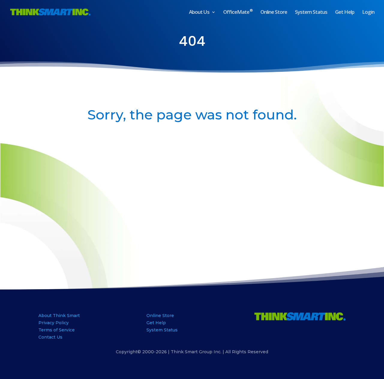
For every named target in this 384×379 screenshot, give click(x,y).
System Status (311, 12)
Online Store (273, 12)
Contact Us (50, 337)
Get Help (344, 12)
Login (368, 12)
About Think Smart (59, 315)
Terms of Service (56, 330)
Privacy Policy (53, 322)
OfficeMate (238, 12)
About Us (199, 12)
